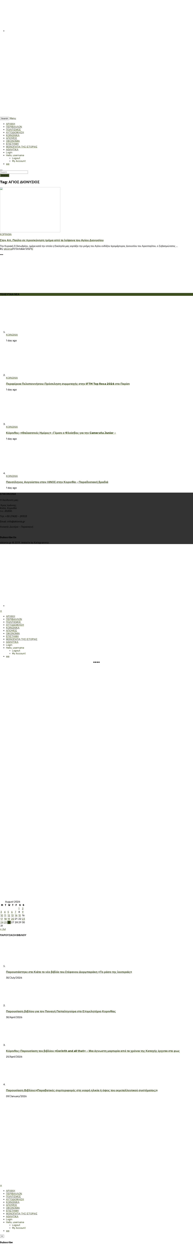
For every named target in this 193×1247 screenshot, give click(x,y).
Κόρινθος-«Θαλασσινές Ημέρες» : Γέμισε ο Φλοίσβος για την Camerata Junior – (61, 433)
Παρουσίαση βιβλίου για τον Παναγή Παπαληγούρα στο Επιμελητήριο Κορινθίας (61, 1011)
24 (1, 922)
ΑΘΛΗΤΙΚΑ (12, 149)
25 (5, 922)
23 (23, 918)
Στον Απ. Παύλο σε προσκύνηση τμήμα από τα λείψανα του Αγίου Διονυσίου (52, 240)
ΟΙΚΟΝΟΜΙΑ (13, 141)
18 (5, 918)
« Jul (3, 929)
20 (12, 918)
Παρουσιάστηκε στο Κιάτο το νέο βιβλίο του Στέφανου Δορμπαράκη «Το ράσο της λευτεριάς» (69, 972)
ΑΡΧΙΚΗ (10, 123)
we (7, 163)
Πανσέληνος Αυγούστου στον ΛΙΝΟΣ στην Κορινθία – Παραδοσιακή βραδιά (57, 482)
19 (9, 918)
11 (5, 915)
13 (12, 915)
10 (1, 915)
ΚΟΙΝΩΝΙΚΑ (12, 135)
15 (19, 915)
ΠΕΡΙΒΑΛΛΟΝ (14, 126)
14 (16, 915)
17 (1, 918)
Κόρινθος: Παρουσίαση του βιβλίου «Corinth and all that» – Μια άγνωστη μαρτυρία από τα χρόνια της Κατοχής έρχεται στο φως (93, 1051)
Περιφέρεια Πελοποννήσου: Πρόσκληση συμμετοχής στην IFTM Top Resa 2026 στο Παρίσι (68, 383)
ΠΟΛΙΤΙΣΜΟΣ (13, 129)
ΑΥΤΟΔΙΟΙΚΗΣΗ (15, 132)
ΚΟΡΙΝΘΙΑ (6, 234)
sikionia (8, 249)
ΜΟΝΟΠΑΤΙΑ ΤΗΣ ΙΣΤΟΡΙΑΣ (21, 146)
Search (4, 175)
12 (9, 915)
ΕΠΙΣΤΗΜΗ (12, 143)
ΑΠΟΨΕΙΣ (11, 138)
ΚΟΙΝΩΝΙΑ (12, 334)
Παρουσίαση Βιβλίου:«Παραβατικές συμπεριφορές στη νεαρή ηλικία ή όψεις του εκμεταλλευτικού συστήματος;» (82, 1090)
